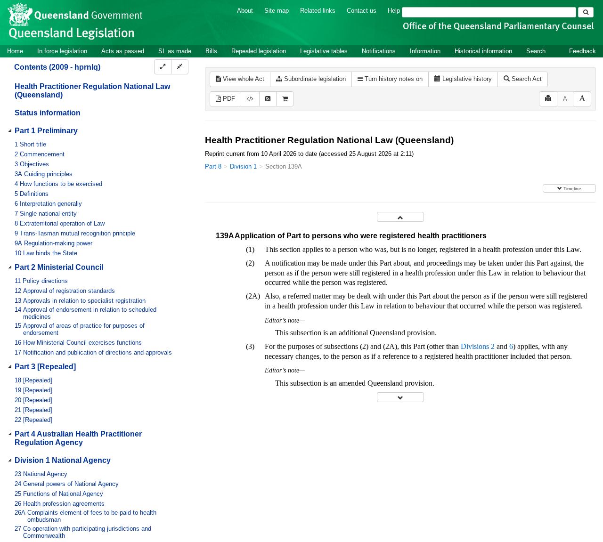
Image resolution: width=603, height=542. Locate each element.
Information (425, 51)
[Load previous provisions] (400, 217)
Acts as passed (122, 51)
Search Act (526, 78)
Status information (48, 113)
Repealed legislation (258, 51)
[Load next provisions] (400, 397)
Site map (276, 10)
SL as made (174, 51)
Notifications (379, 51)
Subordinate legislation (314, 78)
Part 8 (213, 166)
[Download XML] (250, 99)
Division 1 (243, 166)
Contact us (361, 10)
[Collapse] (179, 67)
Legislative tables (324, 51)
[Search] (586, 12)
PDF (228, 98)
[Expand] (162, 67)
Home (15, 51)
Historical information (483, 51)
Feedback (582, 51)
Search (536, 51)
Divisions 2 (478, 346)
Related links (317, 10)
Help (394, 10)
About (245, 10)
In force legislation (62, 51)
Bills (211, 51)
